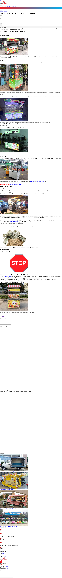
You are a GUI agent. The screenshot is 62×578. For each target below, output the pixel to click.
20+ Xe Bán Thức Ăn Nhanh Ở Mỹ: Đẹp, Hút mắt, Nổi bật (8, 508)
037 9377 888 (7, 566)
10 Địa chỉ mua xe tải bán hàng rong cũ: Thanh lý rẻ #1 (7, 471)
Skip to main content (3, 0)
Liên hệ (3, 553)
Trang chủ (1, 11)
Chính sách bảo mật (4, 556)
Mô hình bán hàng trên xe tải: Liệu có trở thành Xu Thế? (7, 489)
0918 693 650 (8, 569)
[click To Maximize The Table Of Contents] (1, 25)
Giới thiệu (3, 552)
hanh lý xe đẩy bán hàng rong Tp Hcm (15, 184)
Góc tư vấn (5, 11)
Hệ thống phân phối (3, 527)
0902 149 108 (7, 568)
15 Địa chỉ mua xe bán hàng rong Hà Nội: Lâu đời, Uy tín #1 (8, 526)
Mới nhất (3, 316)
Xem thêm (1, 565)
